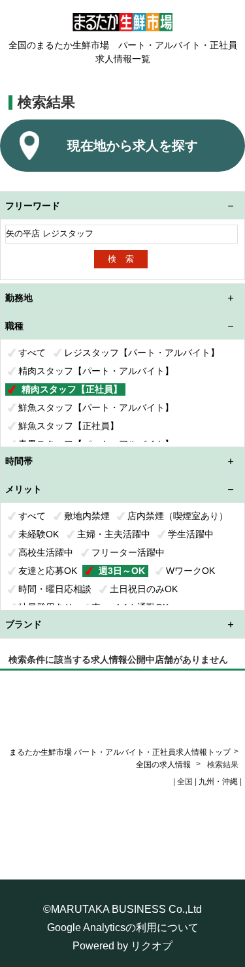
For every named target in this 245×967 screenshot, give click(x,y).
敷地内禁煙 (87, 516)
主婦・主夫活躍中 (113, 534)
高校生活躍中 (45, 552)
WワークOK (190, 570)
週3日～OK (122, 570)
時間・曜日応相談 (54, 589)
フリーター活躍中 (128, 552)
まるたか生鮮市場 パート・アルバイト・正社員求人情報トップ (120, 752)
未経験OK (38, 534)
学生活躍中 (191, 534)
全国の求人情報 (164, 764)
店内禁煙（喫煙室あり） (177, 516)
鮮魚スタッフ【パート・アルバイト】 (96, 407)
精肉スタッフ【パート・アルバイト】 (96, 371)
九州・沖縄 (218, 781)
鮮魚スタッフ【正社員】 (68, 425)
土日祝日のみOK (144, 589)
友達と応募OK (47, 570)
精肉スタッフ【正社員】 (72, 389)
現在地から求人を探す (132, 145)
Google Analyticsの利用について (123, 927)
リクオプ (151, 945)
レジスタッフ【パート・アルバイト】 (142, 352)
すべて (32, 352)
